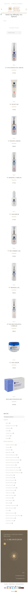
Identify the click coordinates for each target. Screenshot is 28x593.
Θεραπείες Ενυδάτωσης (12, 505)
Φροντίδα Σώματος (11, 480)
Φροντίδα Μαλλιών (11, 482)
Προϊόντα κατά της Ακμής (12, 462)
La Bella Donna (10, 433)
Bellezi (8, 423)
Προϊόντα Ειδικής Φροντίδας (13, 467)
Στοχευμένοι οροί (10, 520)
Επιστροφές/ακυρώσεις (12, 584)
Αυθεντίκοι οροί (10, 492)
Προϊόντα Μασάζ (10, 477)
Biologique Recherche (11, 425)
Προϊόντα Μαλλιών (11, 518)
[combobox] (14, 32)
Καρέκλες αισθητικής (11, 444)
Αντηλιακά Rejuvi (10, 475)
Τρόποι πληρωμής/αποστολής (19, 584)
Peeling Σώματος (10, 485)
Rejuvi (14, 65)
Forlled (8, 430)
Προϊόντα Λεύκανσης (11, 465)
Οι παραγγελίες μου (20, 578)
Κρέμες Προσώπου (10, 495)
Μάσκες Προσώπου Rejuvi (12, 457)
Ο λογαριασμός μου (19, 575)
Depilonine (9, 428)
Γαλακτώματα (9, 498)
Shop (23, 572)
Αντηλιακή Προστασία (11, 487)
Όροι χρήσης (6, 584)
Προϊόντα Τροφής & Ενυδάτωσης (14, 472)
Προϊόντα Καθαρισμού (11, 455)
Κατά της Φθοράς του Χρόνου (13, 470)
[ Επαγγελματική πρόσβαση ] (17, 3)
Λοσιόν (8, 510)
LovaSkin (8, 435)
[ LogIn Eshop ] (7, 3)
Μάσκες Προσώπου (11, 513)
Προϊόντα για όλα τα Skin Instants (14, 515)
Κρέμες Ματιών (10, 452)
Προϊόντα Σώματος (11, 490)
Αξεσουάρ (9, 503)
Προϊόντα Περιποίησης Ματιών (13, 460)
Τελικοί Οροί (9, 523)
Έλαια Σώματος (10, 500)
